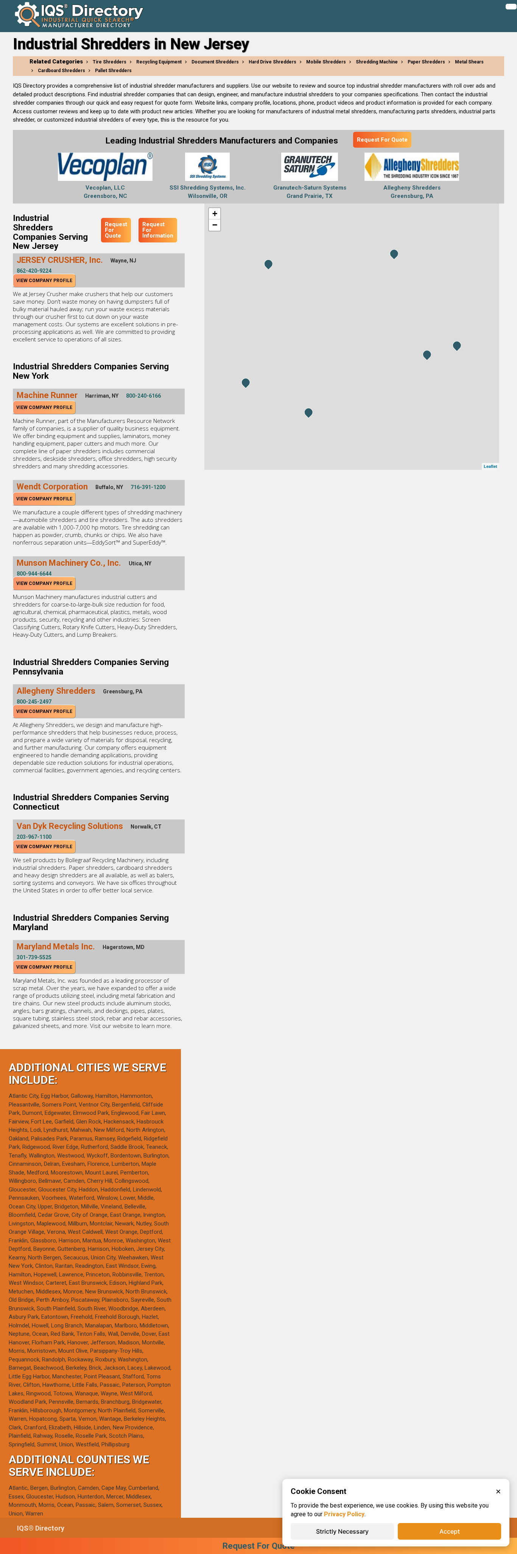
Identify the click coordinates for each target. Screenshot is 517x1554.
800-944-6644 (34, 574)
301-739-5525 (34, 957)
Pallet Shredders (113, 70)
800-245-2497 (34, 702)
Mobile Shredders (326, 62)
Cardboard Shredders (61, 70)
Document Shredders (215, 62)
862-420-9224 (34, 271)
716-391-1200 (148, 487)
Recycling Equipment (159, 62)
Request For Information (157, 230)
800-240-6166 (143, 396)
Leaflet (490, 466)
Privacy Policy (344, 1514)
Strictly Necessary (342, 1531)
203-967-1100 (34, 837)
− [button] (214, 225)
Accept (449, 1531)
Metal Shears (469, 62)
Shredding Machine (377, 62)
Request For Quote (382, 139)
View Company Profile (44, 280)
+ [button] (214, 213)
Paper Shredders (426, 62)
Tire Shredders (109, 62)
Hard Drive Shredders (272, 62)
